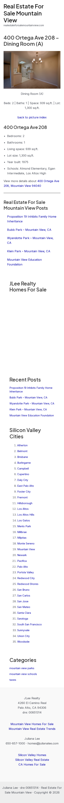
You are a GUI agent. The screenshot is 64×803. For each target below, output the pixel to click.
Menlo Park (24, 526)
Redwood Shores (27, 584)
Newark (22, 555)
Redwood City (26, 578)
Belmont (22, 451)
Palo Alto (22, 566)
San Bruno (23, 589)
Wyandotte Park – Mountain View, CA (31, 403)
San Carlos (23, 595)
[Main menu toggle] (56, 15)
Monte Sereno (25, 543)
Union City (23, 636)
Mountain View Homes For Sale (32, 724)
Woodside (23, 641)
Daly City (22, 480)
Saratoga (22, 618)
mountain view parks (21, 668)
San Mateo (23, 607)
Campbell (23, 468)
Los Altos (23, 508)
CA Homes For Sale (32, 764)
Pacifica (22, 561)
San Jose (22, 601)
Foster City (24, 491)
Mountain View (26, 549)
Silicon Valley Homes (32, 755)
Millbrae (22, 532)
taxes (12, 679)
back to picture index (32, 117)
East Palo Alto (25, 485)
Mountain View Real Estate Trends (32, 729)
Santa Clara (24, 612)
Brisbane (22, 457)
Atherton (22, 445)
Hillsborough (24, 503)
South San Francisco (29, 624)
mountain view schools (23, 674)
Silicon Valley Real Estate (32, 759)
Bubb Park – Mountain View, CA (28, 397)
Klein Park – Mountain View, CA (28, 409)
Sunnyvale (23, 630)
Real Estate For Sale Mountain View (24, 13)
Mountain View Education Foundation (31, 415)
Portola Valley (25, 572)
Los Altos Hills (25, 514)
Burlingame (24, 462)
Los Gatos (23, 520)
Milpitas (21, 537)
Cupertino (23, 474)
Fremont (22, 497)
